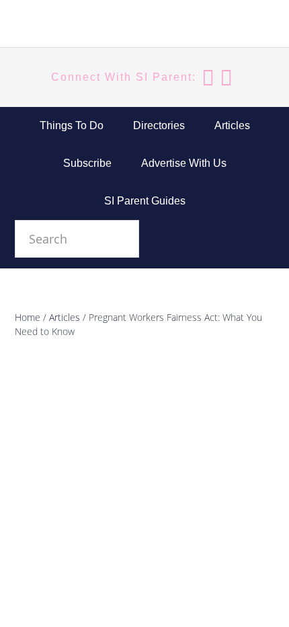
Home (27, 317)
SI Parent (82, 25)
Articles (64, 317)
